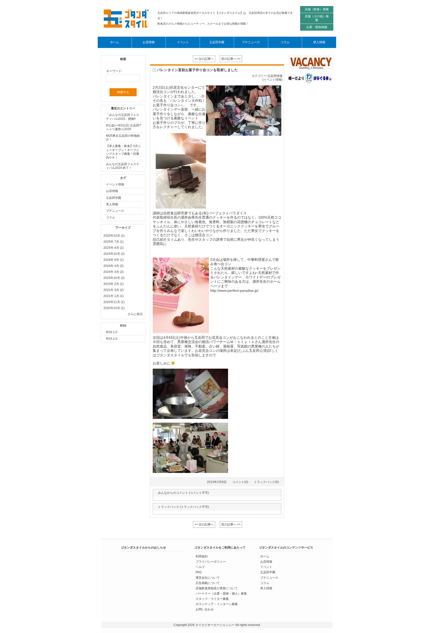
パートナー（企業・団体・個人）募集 (221, 593)
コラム (110, 217)
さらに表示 (135, 314)
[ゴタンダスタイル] (126, 18)
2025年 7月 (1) (113, 242)
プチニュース (115, 211)
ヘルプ (200, 567)
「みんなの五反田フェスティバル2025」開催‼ (122, 117)
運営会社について (208, 577)
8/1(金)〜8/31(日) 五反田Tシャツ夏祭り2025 (123, 127)
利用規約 (202, 556)
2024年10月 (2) (114, 254)
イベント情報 (115, 184)
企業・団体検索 (316, 27)
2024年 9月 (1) (113, 260)
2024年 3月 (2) (113, 272)
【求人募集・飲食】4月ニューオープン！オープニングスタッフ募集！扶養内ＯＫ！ (123, 151)
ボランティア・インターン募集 (217, 604)
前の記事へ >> (231, 59)
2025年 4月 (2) (113, 248)
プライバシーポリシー (211, 561)
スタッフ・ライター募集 (212, 598)
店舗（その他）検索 (317, 18)
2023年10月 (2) (114, 278)
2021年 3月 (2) (113, 290)
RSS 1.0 (111, 332)
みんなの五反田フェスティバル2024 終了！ (122, 166)
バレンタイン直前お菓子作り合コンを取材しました (197, 70)
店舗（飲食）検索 (317, 9)
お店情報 (112, 191)
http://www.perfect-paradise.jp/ (234, 290)
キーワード (113, 71)
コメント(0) (240, 482)
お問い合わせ (205, 609)
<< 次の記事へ (204, 59)
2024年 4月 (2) (113, 266)
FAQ (198, 572)
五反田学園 (113, 198)
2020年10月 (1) (114, 308)
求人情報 (112, 204)
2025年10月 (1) (114, 235)
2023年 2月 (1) (113, 284)
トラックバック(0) (266, 482)
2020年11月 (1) (114, 302)
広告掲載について (208, 583)
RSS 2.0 (111, 338)
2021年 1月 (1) (113, 296)
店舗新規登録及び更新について (217, 588)
